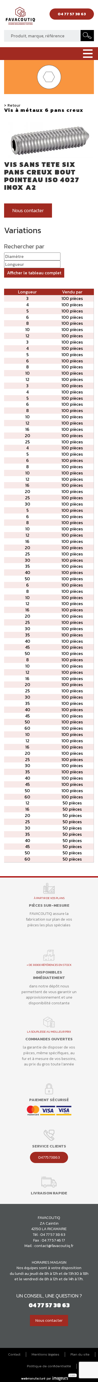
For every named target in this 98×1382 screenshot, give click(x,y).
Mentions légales (45, 1354)
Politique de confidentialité (49, 1366)
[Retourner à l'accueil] (20, 17)
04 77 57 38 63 (52, 1234)
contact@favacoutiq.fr (54, 1246)
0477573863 (49, 1157)
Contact (14, 1354)
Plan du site (80, 1354)
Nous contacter (28, 210)
